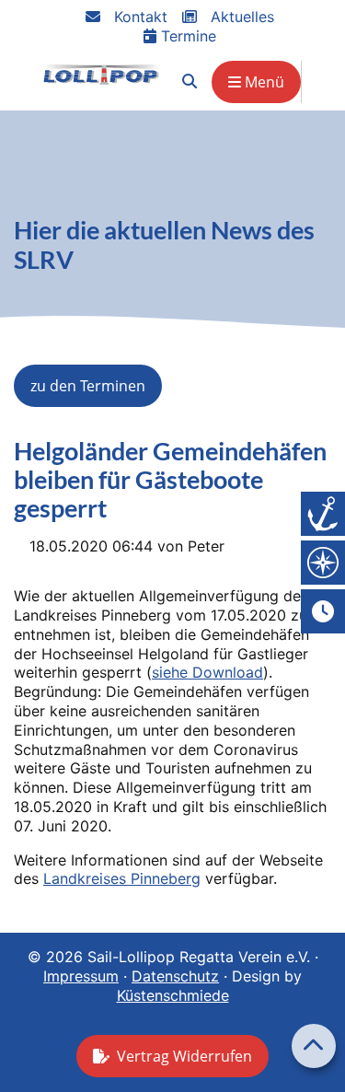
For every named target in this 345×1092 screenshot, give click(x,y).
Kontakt (138, 16)
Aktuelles (240, 16)
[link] (189, 81)
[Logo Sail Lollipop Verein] (101, 74)
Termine (186, 36)
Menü (262, 82)
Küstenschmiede (173, 995)
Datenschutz (175, 976)
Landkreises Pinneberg (122, 878)
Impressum (81, 976)
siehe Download (207, 672)
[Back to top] (313, 1046)
